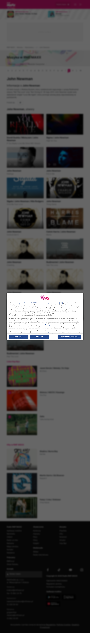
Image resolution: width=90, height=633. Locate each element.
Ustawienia (18, 337)
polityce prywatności (51, 325)
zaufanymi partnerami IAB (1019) (25, 303)
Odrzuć (39, 337)
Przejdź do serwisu (69, 337)
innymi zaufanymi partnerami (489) (51, 303)
